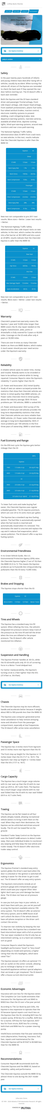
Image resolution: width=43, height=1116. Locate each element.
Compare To (25, 11)
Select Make (8, 11)
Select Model (17, 11)
